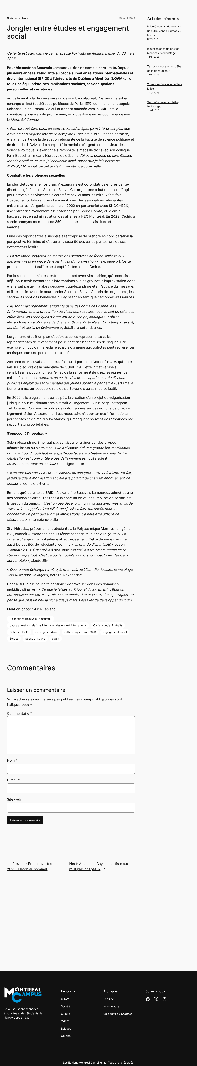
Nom (12, 760)
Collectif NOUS (19, 632)
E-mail (13, 780)
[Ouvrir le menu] (179, 6)
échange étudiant (46, 632)
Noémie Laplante (17, 18)
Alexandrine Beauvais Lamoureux (30, 618)
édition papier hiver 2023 (80, 632)
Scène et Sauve (35, 638)
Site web (14, 799)
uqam (55, 638)
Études (14, 638)
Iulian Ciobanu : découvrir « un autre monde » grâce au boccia (164, 31)
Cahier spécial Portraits (107, 625)
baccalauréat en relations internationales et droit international (48, 625)
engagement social (115, 632)
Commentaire (19, 713)
